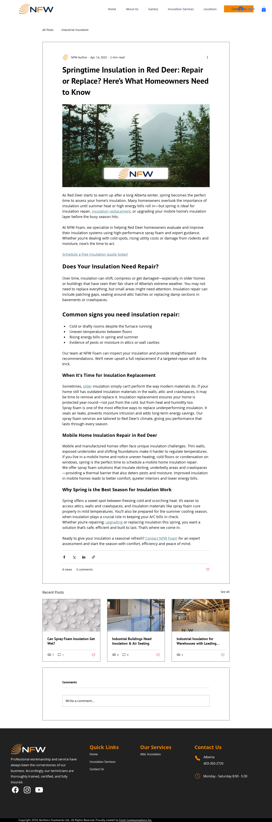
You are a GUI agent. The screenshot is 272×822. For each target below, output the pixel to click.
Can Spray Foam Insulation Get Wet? (71, 641)
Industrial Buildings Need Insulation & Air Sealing (132, 641)
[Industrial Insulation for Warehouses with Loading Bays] (200, 615)
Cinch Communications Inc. (135, 820)
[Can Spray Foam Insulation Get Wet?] (71, 615)
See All (225, 592)
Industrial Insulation (75, 30)
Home (94, 754)
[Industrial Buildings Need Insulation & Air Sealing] (136, 615)
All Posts (48, 30)
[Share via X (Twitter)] (74, 557)
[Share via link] (93, 557)
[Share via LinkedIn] (84, 557)
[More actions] (207, 57)
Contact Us (97, 769)
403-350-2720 (213, 763)
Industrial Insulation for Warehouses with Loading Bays (196, 641)
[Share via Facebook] (64, 557)
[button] (263, 9)
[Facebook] (15, 789)
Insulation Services (102, 762)
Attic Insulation (150, 754)
